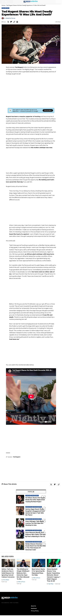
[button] (3, 2)
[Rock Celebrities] (31, 1)
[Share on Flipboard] (11, 21)
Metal (33, 495)
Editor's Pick (29, 506)
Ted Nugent (16, 457)
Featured (28, 495)
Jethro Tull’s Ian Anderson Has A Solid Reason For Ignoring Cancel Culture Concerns (8, 573)
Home (3, 5)
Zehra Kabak (6, 579)
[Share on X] (8, 21)
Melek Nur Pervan (10, 18)
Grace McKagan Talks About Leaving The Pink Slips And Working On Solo (34, 523)
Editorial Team (21, 581)
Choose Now (48, 110)
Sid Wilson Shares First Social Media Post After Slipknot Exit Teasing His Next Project (35, 499)
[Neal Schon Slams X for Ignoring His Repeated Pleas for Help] (38, 563)
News (3, 8)
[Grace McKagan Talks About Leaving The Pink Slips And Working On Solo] (20, 522)
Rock (7, 8)
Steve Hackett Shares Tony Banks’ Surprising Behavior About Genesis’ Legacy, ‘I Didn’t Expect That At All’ (53, 575)
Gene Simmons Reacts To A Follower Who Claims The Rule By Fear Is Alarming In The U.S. (35, 534)
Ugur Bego (50, 583)
